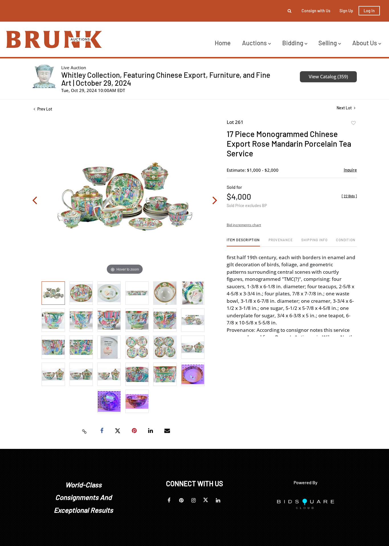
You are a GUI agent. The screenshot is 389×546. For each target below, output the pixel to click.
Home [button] (223, 42)
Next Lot (345, 107)
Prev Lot (44, 109)
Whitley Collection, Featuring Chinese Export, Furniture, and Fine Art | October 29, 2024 (165, 78)
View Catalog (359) (328, 76)
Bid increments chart (244, 224)
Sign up (346, 10)
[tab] (243, 242)
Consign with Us (316, 10)
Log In (369, 10)
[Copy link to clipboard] (84, 431)
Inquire (350, 169)
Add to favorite (353, 123)
